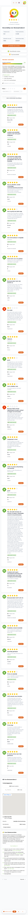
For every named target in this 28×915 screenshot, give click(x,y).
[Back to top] (22, 912)
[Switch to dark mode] (16, 2)
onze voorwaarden (17, 850)
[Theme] (18, 912)
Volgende (22, 879)
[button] (14, 873)
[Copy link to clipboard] (13, 2)
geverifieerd (7, 865)
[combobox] (7, 91)
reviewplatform (19, 853)
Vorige (5, 879)
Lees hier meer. (10, 868)
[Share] (14, 912)
